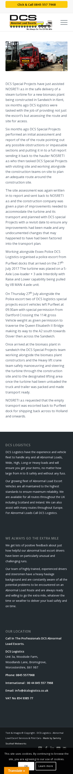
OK (26, 766)
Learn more (46, 766)
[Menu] (62, 22)
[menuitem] (62, 22)
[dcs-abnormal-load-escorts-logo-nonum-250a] (30, 22)
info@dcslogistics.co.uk (31, 690)
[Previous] (15, 56)
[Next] (58, 56)
